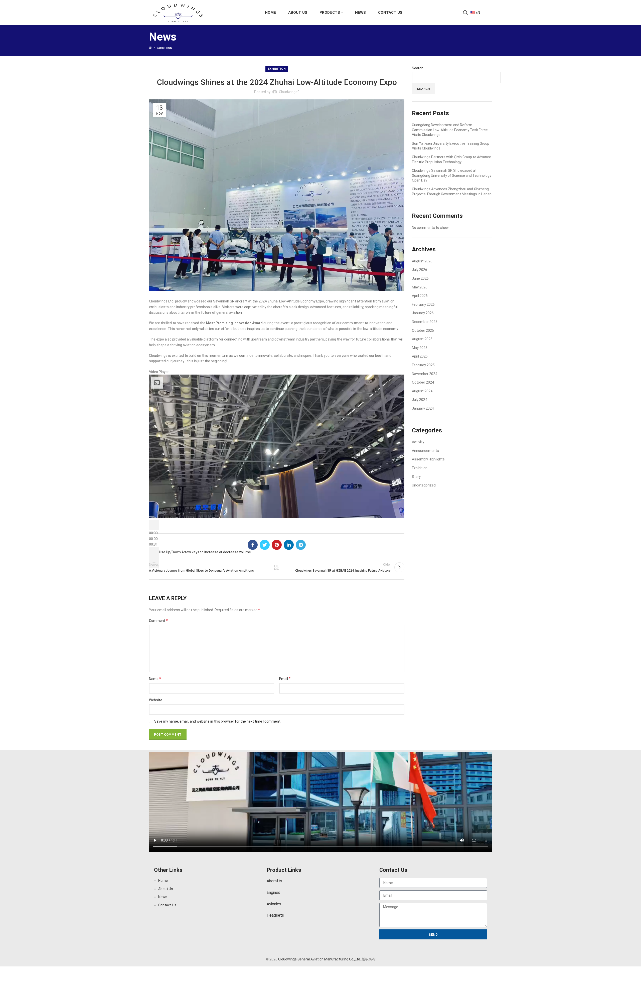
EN (477, 13)
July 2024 (419, 400)
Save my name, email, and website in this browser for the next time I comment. (217, 721)
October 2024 (423, 382)
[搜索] (465, 13)
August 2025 (422, 339)
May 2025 (419, 348)
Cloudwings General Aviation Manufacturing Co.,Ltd (319, 959)
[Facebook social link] (253, 545)
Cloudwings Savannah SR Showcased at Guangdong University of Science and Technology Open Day (451, 175)
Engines (273, 892)
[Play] (154, 525)
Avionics (274, 904)
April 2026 (420, 296)
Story (416, 477)
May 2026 (419, 287)
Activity (418, 442)
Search (417, 68)
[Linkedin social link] (289, 545)
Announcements (425, 451)
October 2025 (423, 330)
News (162, 897)
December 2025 (424, 322)
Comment (158, 620)
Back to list (276, 567)
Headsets (275, 915)
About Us (165, 889)
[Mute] (154, 552)
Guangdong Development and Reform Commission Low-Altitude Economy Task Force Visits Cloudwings (450, 130)
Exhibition (164, 48)
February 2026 (423, 304)
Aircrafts (274, 881)
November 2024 (424, 374)
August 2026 (422, 261)
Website (155, 700)
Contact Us (167, 905)
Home (163, 881)
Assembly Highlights (428, 459)
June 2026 (420, 278)
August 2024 (422, 391)
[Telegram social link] (301, 545)
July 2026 (419, 270)
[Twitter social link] (265, 545)
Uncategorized (424, 485)
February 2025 (423, 365)
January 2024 (423, 408)
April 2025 (420, 356)
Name (155, 678)
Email (284, 678)
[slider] (205, 552)
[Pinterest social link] (277, 545)
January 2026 (423, 313)
